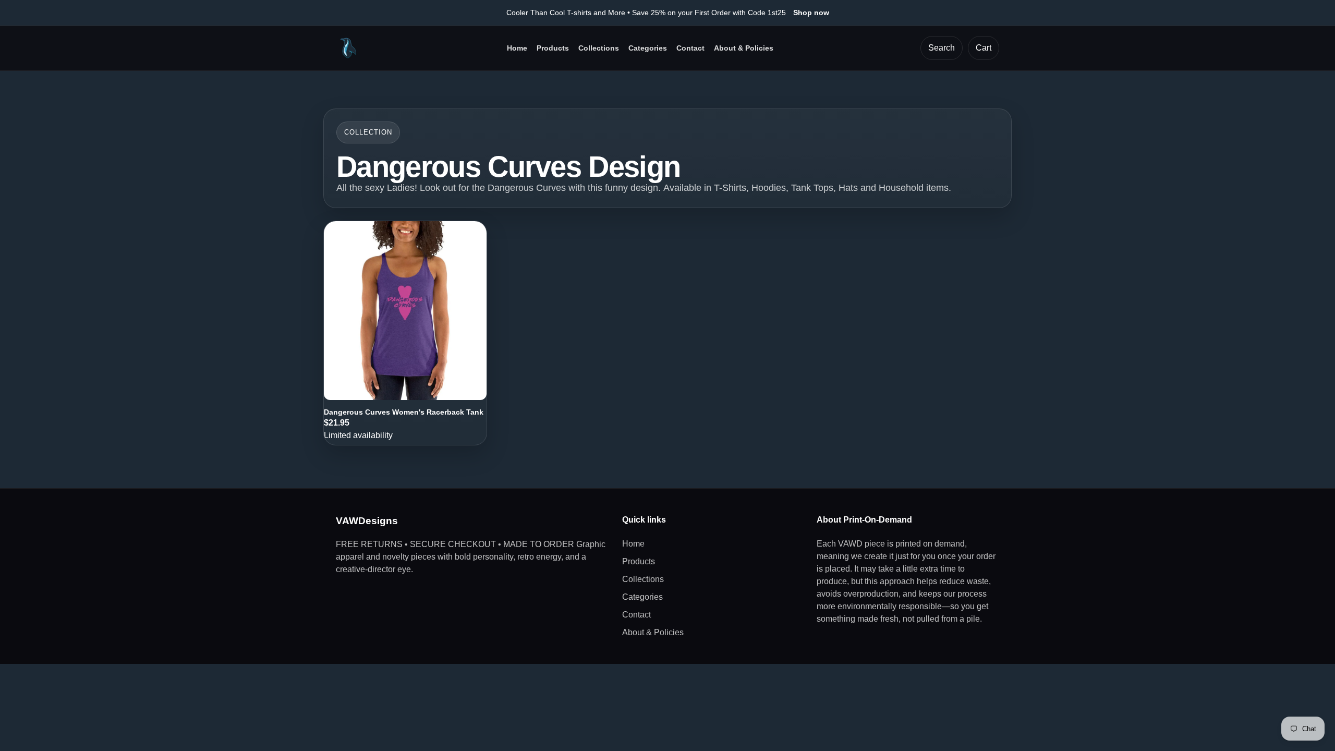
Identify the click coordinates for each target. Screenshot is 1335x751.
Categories (647, 48)
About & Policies (743, 48)
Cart (983, 47)
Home (517, 48)
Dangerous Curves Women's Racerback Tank (403, 412)
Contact (690, 48)
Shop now (811, 12)
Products (553, 48)
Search (941, 47)
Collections (598, 48)
